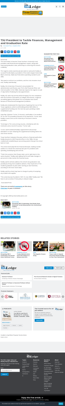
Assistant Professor (7, 276)
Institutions (15, 202)
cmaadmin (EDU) (16, 46)
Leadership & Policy (49, 65)
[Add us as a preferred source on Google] (18, 52)
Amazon (14, 325)
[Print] (2, 52)
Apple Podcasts (6, 325)
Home (45, 74)
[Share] (5, 52)
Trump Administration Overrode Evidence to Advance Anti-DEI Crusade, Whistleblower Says (50, 68)
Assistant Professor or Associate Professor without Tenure (16, 283)
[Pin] (15, 52)
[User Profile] (56, 6)
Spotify (20, 325)
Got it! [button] (60, 403)
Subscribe (4, 6)
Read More (39, 320)
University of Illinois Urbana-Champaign (12, 278)
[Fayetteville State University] (54, 296)
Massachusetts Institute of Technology (12, 286)
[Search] (60, 6)
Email (2, 367)
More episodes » (6, 322)
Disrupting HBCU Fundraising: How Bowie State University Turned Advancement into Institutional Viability (26, 205)
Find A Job (49, 268)
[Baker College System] (39, 296)
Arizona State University (40, 278)
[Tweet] (12, 52)
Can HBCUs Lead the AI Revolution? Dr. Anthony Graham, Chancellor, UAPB (21, 315)
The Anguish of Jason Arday (50, 76)
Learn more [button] (42, 403)
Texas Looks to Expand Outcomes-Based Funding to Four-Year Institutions (50, 85)
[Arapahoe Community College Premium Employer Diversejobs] (10, 296)
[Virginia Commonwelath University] (25, 296)
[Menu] (63, 6)
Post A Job (59, 268)
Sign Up (4, 374)
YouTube (5, 328)
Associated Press (7, 46)
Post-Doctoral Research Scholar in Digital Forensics (48, 276)
